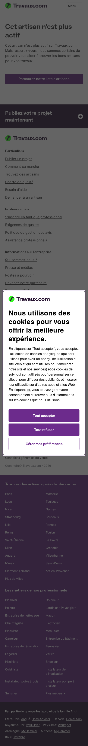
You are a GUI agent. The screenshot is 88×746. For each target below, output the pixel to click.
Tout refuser (44, 429)
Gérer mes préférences (44, 443)
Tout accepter (44, 415)
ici (28, 389)
